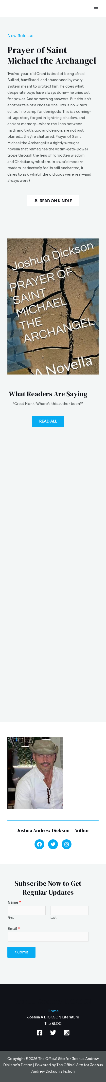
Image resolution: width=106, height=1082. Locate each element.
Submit (21, 952)
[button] (39, 844)
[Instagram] (67, 1033)
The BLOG (53, 1024)
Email (14, 929)
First (11, 917)
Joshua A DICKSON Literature (53, 1017)
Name (14, 902)
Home (53, 1011)
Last (53, 917)
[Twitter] (53, 1033)
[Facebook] (39, 1033)
